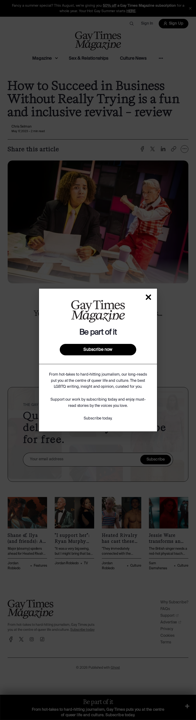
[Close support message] (148, 297)
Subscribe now (97, 349)
